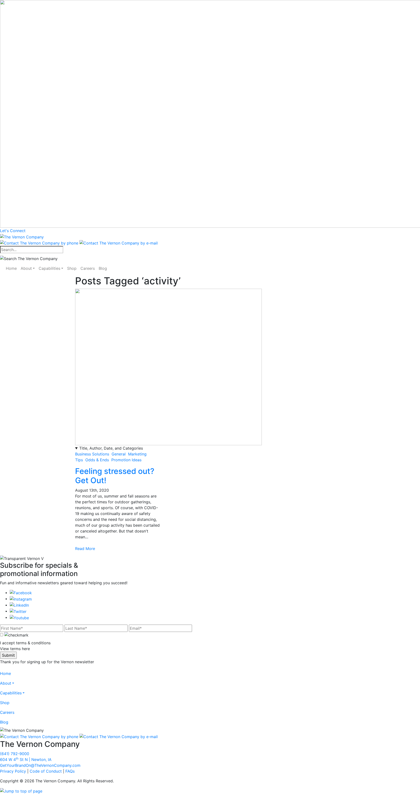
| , (26, 759)
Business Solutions (92, 454)
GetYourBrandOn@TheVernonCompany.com (40, 765)
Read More (85, 548)
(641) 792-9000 (14, 753)
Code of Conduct (46, 771)
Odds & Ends (97, 459)
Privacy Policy (13, 771)
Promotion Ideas (126, 459)
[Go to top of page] (21, 790)
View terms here (15, 648)
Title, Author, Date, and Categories (111, 448)
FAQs (70, 771)
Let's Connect (13, 230)
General (119, 454)
